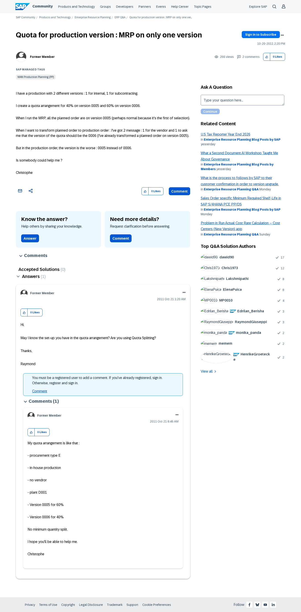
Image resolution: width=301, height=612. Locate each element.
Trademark (115, 604)
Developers (124, 6)
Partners (145, 6)
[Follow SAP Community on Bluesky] (257, 604)
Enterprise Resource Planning (93, 17)
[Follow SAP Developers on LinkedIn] (273, 604)
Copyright (68, 604)
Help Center (180, 6)
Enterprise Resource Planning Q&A (231, 189)
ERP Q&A (120, 17)
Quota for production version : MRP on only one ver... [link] (160, 17)
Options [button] (282, 35)
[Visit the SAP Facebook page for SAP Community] (249, 604)
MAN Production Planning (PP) (36, 77)
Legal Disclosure (91, 604)
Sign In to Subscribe (260, 34)
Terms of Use (48, 604)
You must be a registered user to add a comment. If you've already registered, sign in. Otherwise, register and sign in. (97, 380)
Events (161, 6)
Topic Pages (202, 6)
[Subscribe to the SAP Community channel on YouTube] (265, 604)
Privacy (30, 604)
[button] (266, 57)
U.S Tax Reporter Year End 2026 (225, 134)
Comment (179, 191)
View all (207, 371)
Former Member (42, 57)
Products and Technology (76, 6)
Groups (105, 6)
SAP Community (25, 17)
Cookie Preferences (156, 604)
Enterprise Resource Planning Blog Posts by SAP (242, 139)
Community (42, 6)
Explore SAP (258, 6)
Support (132, 604)
